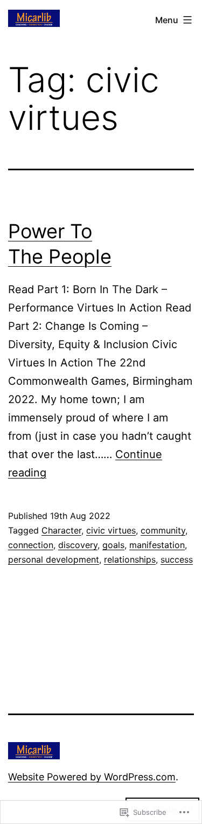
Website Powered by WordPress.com (92, 777)
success (177, 559)
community (163, 530)
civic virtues (111, 530)
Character (61, 530)
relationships (130, 559)
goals (113, 544)
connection (30, 544)
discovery (77, 544)
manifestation (157, 544)
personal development (53, 559)
